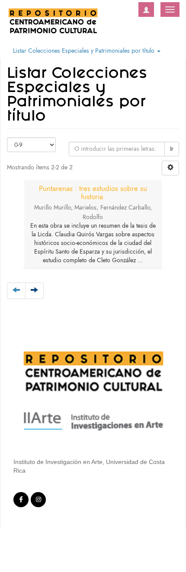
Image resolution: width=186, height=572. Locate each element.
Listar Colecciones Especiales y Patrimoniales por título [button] (84, 51)
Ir (171, 149)
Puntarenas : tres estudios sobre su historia (93, 192)
